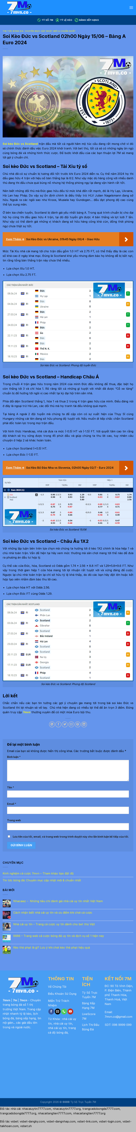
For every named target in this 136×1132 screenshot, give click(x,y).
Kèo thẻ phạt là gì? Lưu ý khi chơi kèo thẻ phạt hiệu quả (51, 947)
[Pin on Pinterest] (78, 724)
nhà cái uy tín (62, 1023)
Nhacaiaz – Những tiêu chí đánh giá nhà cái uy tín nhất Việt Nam (58, 901)
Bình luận (14, 756)
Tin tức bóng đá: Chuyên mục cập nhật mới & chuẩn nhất (39, 31)
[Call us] (64, 1012)
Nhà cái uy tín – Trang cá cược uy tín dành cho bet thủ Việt (54, 924)
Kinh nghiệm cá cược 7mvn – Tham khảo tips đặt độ (38, 873)
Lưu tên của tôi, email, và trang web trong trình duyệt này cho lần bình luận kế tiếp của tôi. (71, 836)
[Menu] (131, 7)
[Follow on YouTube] (70, 1012)
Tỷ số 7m (47, 20)
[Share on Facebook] (58, 724)
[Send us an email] (58, 1012)
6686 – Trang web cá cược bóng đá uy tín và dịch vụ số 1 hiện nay (58, 936)
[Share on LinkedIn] (84, 724)
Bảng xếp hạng (89, 20)
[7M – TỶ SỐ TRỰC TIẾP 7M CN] (28, 7)
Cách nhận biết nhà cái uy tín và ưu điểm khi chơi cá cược (52, 912)
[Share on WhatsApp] (52, 724)
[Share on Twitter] (65, 724)
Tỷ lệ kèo (66, 20)
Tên (10, 787)
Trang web (14, 820)
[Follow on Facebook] (51, 1012)
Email (11, 803)
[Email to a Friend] (71, 724)
